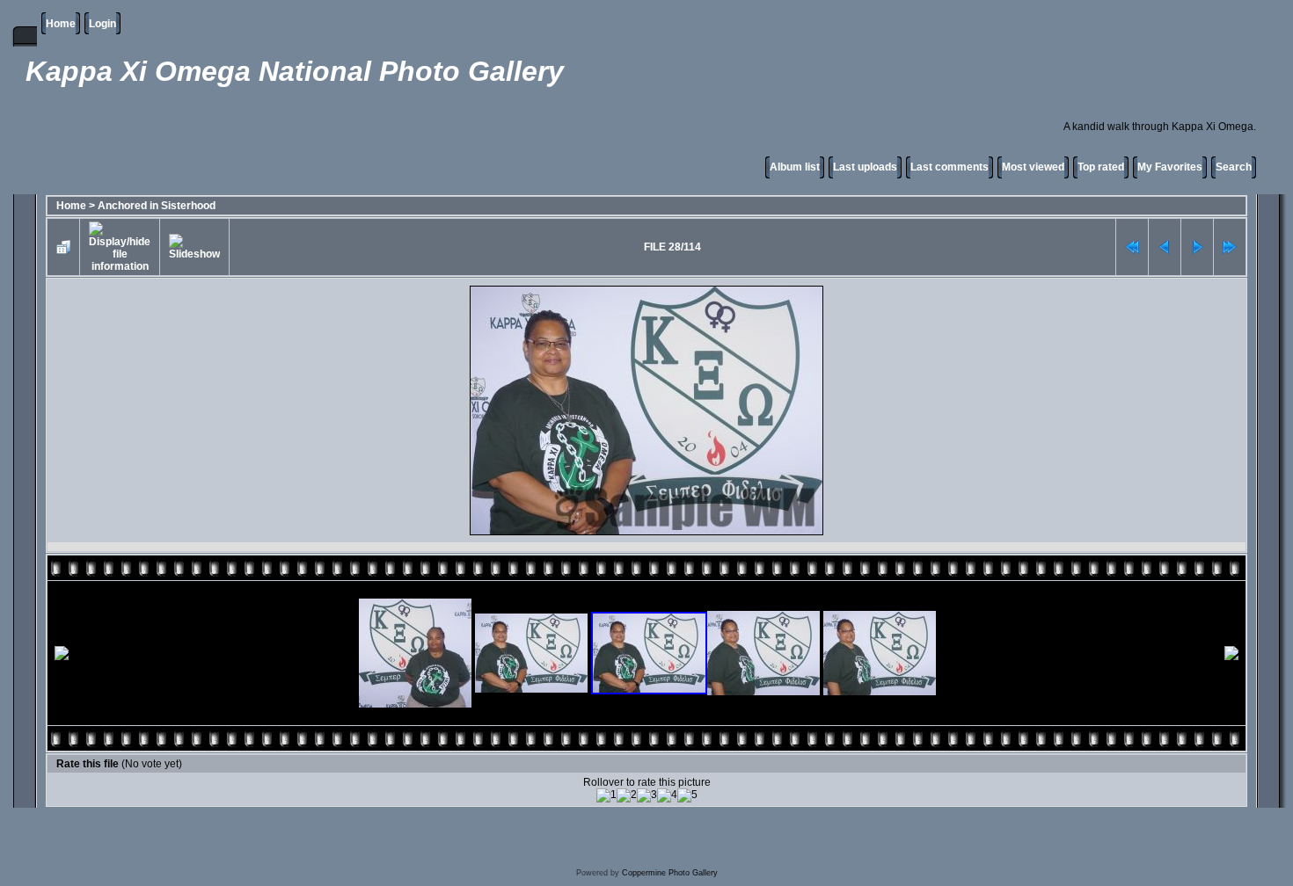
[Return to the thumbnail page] (63, 247)
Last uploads (865, 167)
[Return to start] (1132, 247)
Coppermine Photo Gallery (670, 872)
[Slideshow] (194, 247)
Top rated (1101, 167)
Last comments (949, 167)
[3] (647, 795)
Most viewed (1033, 167)
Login (102, 24)
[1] (606, 795)
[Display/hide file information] (119, 247)
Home (61, 24)
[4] (667, 795)
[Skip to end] (1230, 247)
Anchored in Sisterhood (157, 206)
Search (1234, 167)
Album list (795, 167)
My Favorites (1169, 167)
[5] (687, 795)
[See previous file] (1164, 247)
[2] (627, 795)
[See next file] (1197, 247)
